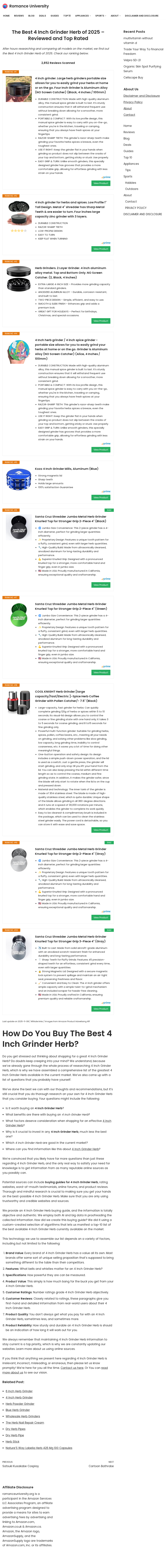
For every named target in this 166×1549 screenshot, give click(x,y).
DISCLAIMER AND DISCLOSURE (141, 15)
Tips (128, 170)
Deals (42, 15)
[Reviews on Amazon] (19, 230)
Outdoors (131, 189)
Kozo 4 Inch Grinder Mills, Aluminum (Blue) (67, 469)
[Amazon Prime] (105, 177)
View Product (101, 183)
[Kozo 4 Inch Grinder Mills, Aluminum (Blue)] (19, 479)
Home (6, 15)
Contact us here (72, 1368)
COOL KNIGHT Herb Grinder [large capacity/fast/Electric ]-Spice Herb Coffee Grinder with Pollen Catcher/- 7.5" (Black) (67, 696)
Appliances (131, 164)
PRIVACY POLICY (136, 208)
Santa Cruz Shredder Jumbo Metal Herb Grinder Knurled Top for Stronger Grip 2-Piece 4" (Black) (70, 519)
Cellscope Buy (133, 77)
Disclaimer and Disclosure (142, 96)
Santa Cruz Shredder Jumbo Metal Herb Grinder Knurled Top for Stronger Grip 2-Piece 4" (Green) (71, 606)
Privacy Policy (133, 102)
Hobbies (130, 183)
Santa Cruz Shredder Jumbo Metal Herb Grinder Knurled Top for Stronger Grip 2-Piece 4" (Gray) (70, 851)
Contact (129, 115)
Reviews (19, 15)
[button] (90, 15)
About (128, 108)
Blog (31, 15)
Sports (128, 176)
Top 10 (67, 15)
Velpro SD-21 (132, 60)
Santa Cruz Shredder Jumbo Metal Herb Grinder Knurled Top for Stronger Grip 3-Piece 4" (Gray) (70, 939)
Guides (55, 15)
